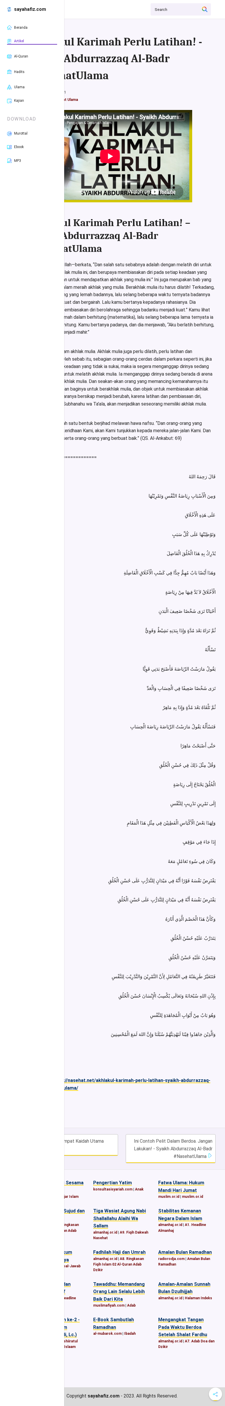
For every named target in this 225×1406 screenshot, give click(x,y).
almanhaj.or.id (105, 1232)
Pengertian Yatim (112, 1182)
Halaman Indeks (198, 1298)
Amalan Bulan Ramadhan (185, 1252)
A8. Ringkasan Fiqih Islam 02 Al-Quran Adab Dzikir (118, 1264)
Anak (139, 1189)
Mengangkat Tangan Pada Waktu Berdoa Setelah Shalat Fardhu (182, 1327)
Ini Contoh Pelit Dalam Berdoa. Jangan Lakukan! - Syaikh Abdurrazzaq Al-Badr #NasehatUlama (173, 1148)
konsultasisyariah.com (112, 1189)
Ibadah (130, 1334)
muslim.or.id (168, 1197)
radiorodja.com (171, 1259)
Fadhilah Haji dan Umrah (119, 1252)
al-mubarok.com (107, 1334)
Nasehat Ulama (65, 100)
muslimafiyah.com (109, 1305)
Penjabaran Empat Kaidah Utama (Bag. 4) (67, 1144)
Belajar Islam (68, 1197)
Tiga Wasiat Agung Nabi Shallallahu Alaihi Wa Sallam (119, 1218)
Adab (131, 1305)
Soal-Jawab (71, 1266)
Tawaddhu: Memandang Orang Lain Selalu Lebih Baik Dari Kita (119, 1291)
